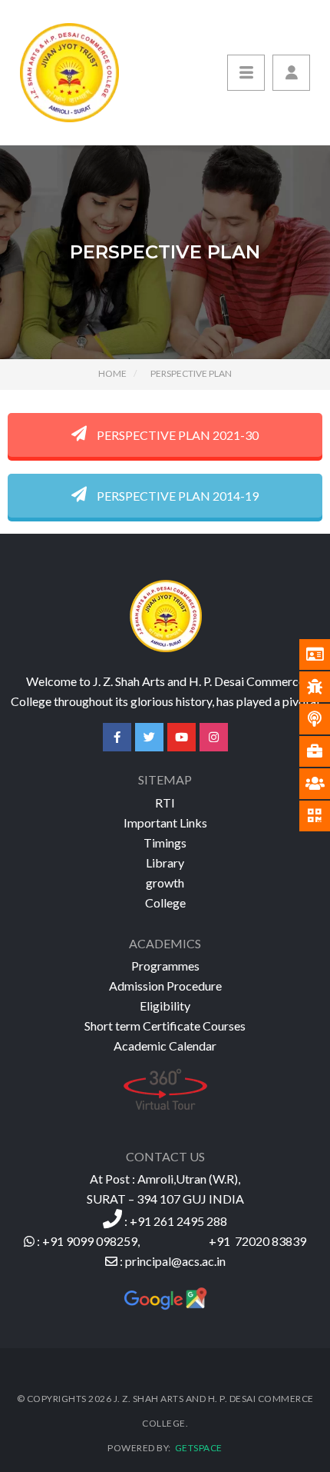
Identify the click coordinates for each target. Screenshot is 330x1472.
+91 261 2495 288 (178, 1221)
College (165, 902)
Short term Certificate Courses (165, 1025)
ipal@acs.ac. (184, 1261)
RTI (165, 802)
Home (112, 373)
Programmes (165, 965)
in (221, 1261)
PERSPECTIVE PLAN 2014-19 (176, 495)
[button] (291, 73)
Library (165, 862)
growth (165, 882)
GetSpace (198, 1448)
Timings (165, 842)
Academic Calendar (165, 1045)
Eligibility (165, 1005)
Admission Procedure (165, 985)
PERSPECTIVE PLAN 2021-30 (176, 435)
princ (138, 1261)
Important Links (165, 822)
